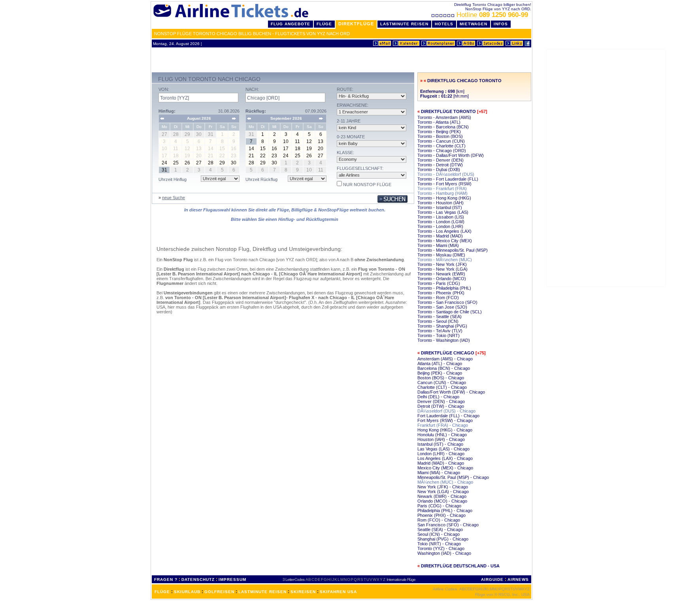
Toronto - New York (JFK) (442, 264)
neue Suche (173, 197)
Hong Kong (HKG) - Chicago (444, 430)
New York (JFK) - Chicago (442, 486)
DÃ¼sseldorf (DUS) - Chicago (446, 411)
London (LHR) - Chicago (440, 453)
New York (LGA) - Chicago (443, 491)
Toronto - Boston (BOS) (440, 136)
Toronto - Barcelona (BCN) (443, 126)
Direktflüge (356, 23)
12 (309, 141)
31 (164, 170)
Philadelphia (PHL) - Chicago (444, 510)
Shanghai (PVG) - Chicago (442, 539)
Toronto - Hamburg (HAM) (442, 193)
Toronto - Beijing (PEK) (439, 131)
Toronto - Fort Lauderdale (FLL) (447, 179)
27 (199, 163)
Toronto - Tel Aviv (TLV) (439, 330)
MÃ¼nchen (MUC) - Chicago (445, 482)
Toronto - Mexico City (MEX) (444, 240)
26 (187, 163)
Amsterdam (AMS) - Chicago (445, 358)
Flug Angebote (290, 24)
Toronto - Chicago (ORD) (441, 150)
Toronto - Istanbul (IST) (439, 207)
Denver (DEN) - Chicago (441, 401)
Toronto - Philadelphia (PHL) (444, 288)
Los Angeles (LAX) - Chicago (445, 458)
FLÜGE (162, 592)
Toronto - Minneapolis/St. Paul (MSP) (452, 250)
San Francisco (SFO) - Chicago (448, 524)
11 (297, 141)
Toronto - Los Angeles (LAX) (444, 231)
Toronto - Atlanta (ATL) (438, 122)
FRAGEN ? (165, 579)
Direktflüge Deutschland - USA (460, 565)
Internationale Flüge (401, 579)
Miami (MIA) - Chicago (438, 472)
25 (176, 163)
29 (222, 163)
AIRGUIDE (492, 579)
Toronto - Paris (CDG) (438, 283)
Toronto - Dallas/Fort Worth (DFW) (450, 155)
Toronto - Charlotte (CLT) (441, 145)
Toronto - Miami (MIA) (438, 245)
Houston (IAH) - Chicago (441, 439)
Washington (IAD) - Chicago (444, 553)
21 (251, 155)
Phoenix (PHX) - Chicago (441, 515)
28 (210, 163)
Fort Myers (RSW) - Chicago (445, 420)
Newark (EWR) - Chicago (441, 496)
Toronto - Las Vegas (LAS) (442, 212)
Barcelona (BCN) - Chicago (443, 368)
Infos (501, 24)
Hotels (444, 24)
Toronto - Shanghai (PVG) (442, 326)
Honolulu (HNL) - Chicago (442, 434)
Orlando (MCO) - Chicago (442, 501)
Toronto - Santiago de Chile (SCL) (449, 311)
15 (263, 148)
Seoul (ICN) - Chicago (438, 534)
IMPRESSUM (232, 579)
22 (263, 155)
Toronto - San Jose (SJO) (442, 307)
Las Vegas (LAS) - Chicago (443, 449)
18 (297, 148)
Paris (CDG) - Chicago (439, 505)
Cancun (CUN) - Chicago (441, 382)
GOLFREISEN (219, 592)
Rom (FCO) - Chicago (438, 520)
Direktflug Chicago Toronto (464, 80)
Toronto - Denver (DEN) (440, 160)
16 (274, 148)
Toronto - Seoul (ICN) (437, 321)
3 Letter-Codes (293, 579)
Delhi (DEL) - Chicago (438, 396)
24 (164, 163)
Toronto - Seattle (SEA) (439, 316)
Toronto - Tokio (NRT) (438, 335)
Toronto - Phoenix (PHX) (440, 292)
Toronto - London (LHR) (440, 226)
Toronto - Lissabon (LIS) (440, 217)
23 (274, 155)
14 (251, 148)
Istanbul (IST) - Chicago (440, 444)
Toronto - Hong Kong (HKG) (444, 198)
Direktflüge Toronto (448, 111)
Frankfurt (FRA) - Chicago (442, 425)
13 (320, 141)
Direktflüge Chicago (447, 352)
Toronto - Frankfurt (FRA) (442, 188)
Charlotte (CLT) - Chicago (442, 387)
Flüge (324, 24)
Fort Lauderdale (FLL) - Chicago (448, 415)
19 (309, 148)
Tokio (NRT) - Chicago (439, 543)
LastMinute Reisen (404, 24)
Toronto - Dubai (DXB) (438, 169)
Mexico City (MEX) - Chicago (445, 467)
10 (286, 141)
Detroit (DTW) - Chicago (440, 406)
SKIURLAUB (187, 592)
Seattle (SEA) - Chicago (440, 529)
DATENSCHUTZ (198, 579)
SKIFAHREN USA (338, 592)
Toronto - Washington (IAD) (443, 340)
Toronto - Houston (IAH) (440, 202)
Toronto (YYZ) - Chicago (440, 548)
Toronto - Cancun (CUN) (441, 141)
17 (286, 148)
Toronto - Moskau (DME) (441, 254)
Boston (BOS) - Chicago (440, 377)
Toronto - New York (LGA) (442, 269)
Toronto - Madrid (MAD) (440, 236)
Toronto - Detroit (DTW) (440, 164)
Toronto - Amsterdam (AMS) (444, 117)
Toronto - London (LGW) (440, 221)
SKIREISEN (303, 592)
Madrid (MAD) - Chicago (440, 463)
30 (233, 163)
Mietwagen (473, 24)
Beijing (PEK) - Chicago (439, 373)
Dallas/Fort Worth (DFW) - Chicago (451, 392)
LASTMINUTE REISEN (262, 592)
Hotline (492, 15)
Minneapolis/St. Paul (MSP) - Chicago (453, 477)
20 (320, 148)
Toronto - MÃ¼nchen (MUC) (444, 259)
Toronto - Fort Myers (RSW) (444, 183)
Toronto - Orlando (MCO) (441, 278)
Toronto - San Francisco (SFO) (447, 302)
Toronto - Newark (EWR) (441, 273)
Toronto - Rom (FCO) (438, 297)
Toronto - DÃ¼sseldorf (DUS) (445, 174)
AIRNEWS (518, 579)
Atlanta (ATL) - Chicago (439, 363)
